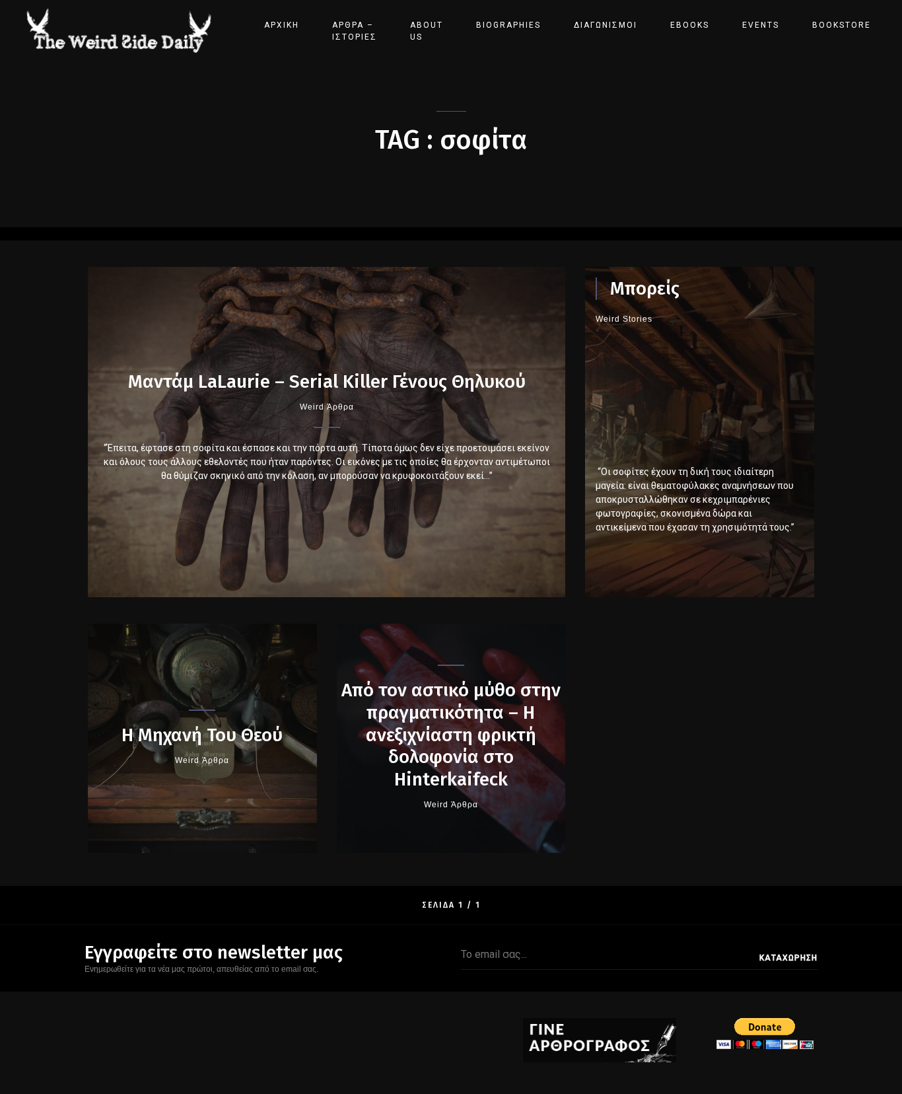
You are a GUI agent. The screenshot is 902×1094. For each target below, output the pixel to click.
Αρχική (281, 25)
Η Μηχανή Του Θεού (202, 735)
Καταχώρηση (788, 958)
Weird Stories (624, 319)
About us (426, 31)
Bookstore (841, 25)
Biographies (508, 25)
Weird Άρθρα (327, 407)
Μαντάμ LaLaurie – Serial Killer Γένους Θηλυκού (327, 381)
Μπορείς (644, 288)
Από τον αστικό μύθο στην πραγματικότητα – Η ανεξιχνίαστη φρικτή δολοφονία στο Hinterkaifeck (451, 734)
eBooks (689, 25)
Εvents (760, 25)
